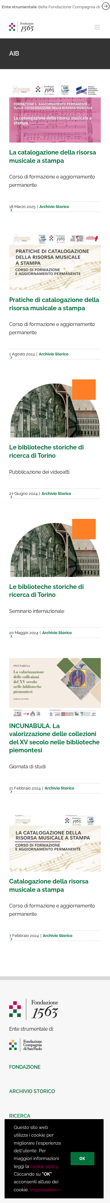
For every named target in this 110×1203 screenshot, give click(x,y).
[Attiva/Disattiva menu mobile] (97, 27)
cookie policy (44, 1166)
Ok (82, 1158)
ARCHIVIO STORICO (32, 1091)
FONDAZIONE (25, 1067)
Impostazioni (44, 1190)
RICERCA (19, 1116)
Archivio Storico (54, 206)
